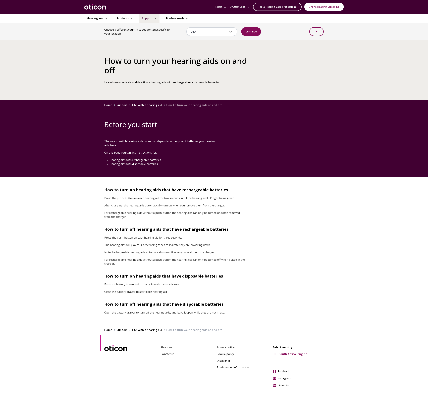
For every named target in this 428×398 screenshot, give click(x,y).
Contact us (167, 354)
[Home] (95, 7)
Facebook (284, 371)
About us (166, 347)
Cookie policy (225, 354)
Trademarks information (233, 367)
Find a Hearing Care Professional (277, 6)
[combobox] (209, 32)
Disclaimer (223, 361)
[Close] (316, 31)
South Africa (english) (293, 354)
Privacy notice (226, 347)
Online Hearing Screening (324, 6)
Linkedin (283, 385)
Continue (251, 31)
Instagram (284, 378)
